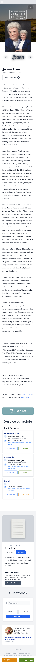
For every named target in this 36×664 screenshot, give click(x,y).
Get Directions (11, 448)
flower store (25, 397)
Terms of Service (23, 655)
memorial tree (27, 394)
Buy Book (21, 552)
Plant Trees (25, 448)
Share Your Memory (13, 583)
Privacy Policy (12, 655)
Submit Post (18, 616)
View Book (9, 552)
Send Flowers (25, 494)
